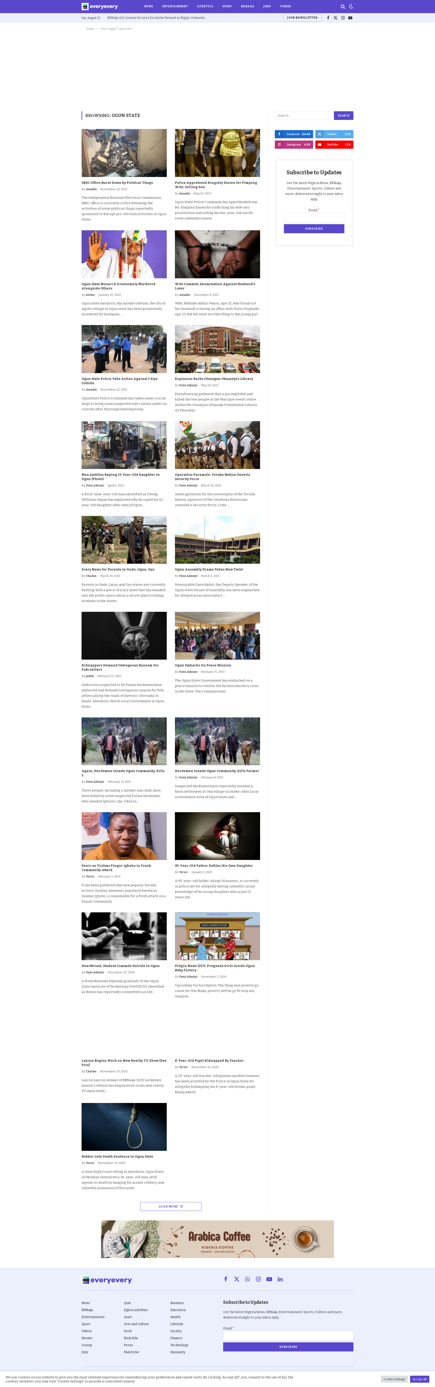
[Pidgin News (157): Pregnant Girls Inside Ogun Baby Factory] (217, 936)
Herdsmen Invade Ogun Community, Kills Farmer (217, 771)
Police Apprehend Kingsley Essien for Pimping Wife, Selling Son (216, 185)
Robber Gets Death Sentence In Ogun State (117, 1157)
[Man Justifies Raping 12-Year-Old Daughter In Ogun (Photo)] (124, 445)
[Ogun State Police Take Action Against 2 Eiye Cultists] (124, 349)
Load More (169, 1206)
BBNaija (247, 6)
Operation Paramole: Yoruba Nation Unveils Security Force (212, 477)
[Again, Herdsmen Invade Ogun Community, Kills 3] (124, 741)
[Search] (343, 7)
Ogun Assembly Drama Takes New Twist (209, 569)
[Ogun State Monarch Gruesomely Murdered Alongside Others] (124, 254)
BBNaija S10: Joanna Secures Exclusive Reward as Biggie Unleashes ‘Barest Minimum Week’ (158, 18)
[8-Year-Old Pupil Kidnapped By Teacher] (217, 1031)
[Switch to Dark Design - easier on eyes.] (350, 6)
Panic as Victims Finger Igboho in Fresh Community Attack (116, 868)
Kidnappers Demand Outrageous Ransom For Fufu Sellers (120, 667)
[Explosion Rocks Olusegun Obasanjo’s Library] (217, 349)
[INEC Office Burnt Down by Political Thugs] (124, 153)
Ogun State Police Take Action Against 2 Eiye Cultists (120, 381)
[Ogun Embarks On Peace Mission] (217, 636)
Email (314, 210)
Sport (227, 6)
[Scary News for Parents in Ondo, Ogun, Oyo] (124, 540)
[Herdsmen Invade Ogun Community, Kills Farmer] (217, 741)
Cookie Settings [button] (394, 1379)
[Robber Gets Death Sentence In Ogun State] (124, 1127)
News (148, 6)
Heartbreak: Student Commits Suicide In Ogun (121, 966)
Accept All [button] (420, 1379)
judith (90, 676)
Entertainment (175, 6)
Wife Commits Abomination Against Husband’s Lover (215, 286)
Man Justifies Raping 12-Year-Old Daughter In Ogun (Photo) (121, 477)
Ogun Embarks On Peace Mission (203, 665)
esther (90, 294)
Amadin (91, 189)
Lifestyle (205, 6)
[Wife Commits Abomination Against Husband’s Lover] (217, 254)
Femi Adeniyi (188, 385)
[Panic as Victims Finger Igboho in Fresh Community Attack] (124, 836)
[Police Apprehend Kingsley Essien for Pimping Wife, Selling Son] (217, 153)
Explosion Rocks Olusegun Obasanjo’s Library (214, 379)
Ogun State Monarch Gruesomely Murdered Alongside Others (118, 286)
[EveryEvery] (100, 6)
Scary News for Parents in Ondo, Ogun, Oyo (118, 569)
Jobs (267, 6)
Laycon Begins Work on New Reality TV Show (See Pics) (124, 1063)
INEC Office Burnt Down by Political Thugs (117, 183)
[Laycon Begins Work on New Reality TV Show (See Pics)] (124, 1031)
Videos (285, 6)
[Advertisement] (217, 70)
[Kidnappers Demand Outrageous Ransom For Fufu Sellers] (124, 636)
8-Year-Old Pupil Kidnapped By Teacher (209, 1061)
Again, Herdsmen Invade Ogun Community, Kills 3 (123, 773)
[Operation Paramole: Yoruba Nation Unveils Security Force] (217, 445)
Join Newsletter (302, 17)
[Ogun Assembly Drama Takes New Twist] (217, 540)
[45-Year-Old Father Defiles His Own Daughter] (217, 836)
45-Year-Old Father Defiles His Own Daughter (214, 866)
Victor (90, 876)
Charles (91, 576)
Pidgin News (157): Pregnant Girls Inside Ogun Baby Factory (215, 968)
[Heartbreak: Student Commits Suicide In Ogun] (124, 936)
